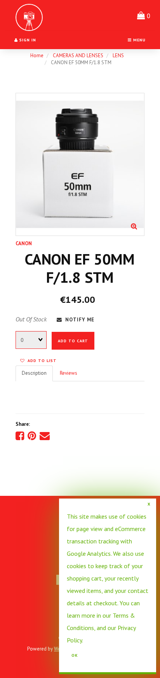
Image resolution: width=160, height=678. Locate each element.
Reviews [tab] (68, 373)
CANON (24, 243)
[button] (143, 15)
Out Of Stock (31, 319)
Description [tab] (34, 373)
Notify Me (78, 319)
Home (36, 55)
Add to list (40, 360)
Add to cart (73, 340)
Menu (139, 40)
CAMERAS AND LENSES (78, 55)
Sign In (27, 40)
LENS (118, 55)
